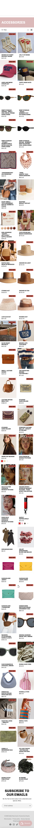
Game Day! (13, 12)
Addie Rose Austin (13, 816)
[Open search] (6, 5)
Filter (5, 30)
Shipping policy (17, 821)
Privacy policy (16, 819)
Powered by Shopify (24, 816)
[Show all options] (7, 461)
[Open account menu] (28, 5)
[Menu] (2, 5)
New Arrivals (5, 12)
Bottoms (25, 12)
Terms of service (25, 819)
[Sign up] (30, 805)
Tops (20, 12)
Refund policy (7, 819)
